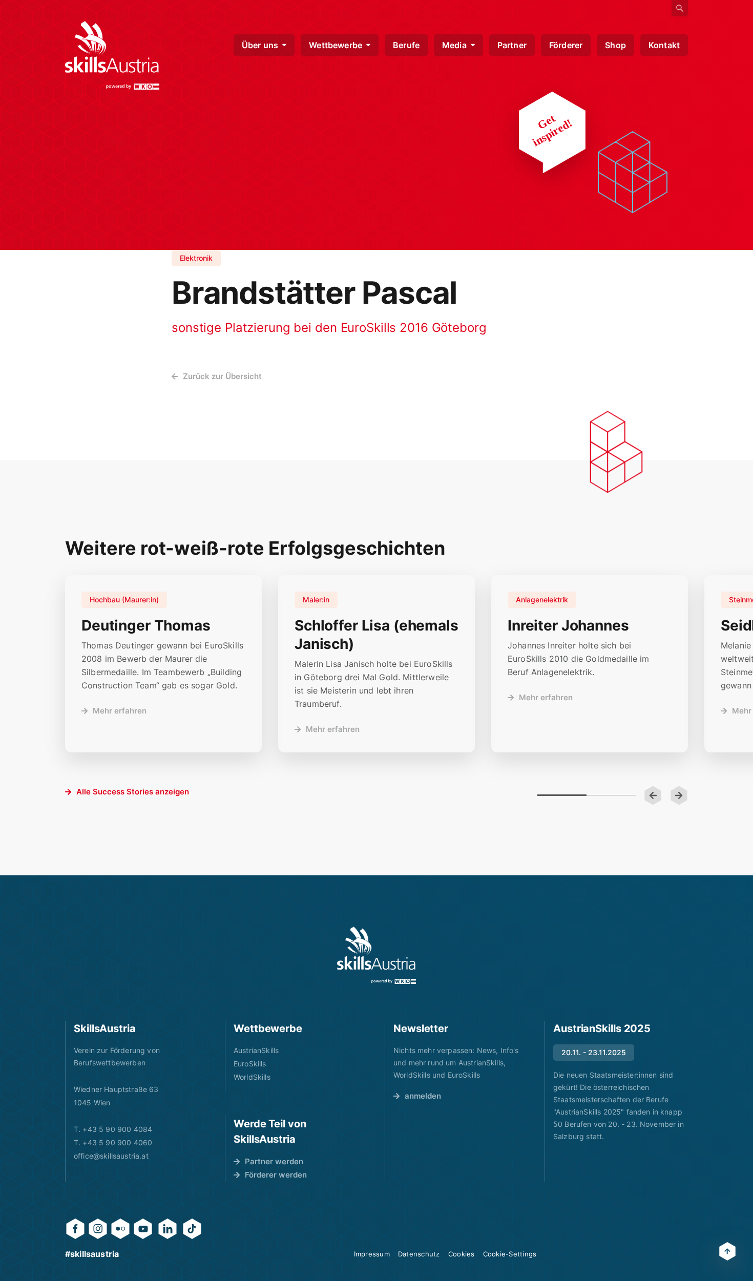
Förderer (565, 45)
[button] (653, 795)
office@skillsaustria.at (111, 1155)
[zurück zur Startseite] (112, 55)
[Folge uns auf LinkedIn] (167, 1229)
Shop (615, 45)
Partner (512, 45)
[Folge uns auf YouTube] (143, 1229)
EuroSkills (250, 1063)
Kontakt (664, 45)
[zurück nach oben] (727, 1251)
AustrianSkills (256, 1050)
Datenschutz (419, 1254)
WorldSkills (252, 1077)
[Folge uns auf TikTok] (192, 1229)
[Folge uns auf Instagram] (98, 1229)
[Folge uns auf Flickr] (120, 1229)
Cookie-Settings (510, 1254)
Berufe (406, 45)
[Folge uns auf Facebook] (75, 1229)
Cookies (461, 1254)
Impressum (372, 1254)
